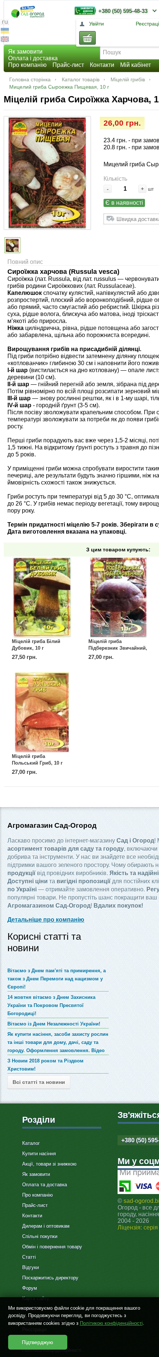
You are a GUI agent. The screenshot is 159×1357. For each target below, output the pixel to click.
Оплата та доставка (44, 1184)
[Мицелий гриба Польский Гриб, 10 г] (42, 712)
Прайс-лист (68, 65)
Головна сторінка (30, 79)
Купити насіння (39, 1153)
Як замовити (25, 51)
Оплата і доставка (33, 58)
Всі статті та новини (39, 1082)
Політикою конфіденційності (111, 1323)
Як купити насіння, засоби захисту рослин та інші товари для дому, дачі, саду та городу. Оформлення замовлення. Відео (57, 1042)
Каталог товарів (80, 79)
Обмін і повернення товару (52, 1246)
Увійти (96, 24)
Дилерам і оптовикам (46, 1226)
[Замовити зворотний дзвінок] (83, 10)
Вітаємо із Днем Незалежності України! (53, 1024)
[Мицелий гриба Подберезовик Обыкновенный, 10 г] (118, 597)
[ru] (5, 23)
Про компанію (27, 65)
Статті (29, 1257)
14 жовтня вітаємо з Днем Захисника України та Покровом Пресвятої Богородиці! (51, 1005)
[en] (5, 40)
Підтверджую (37, 1342)
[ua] (5, 31)
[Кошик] (87, 38)
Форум (29, 1288)
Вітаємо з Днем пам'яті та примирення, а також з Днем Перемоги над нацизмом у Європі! (56, 979)
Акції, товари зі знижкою (49, 1164)
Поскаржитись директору (50, 1278)
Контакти (102, 65)
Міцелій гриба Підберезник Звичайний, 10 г (117, 648)
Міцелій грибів (128, 79)
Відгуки (30, 1267)
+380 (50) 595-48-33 (123, 11)
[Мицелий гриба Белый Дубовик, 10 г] (42, 597)
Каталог (31, 1143)
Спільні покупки (39, 1236)
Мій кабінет (135, 65)
